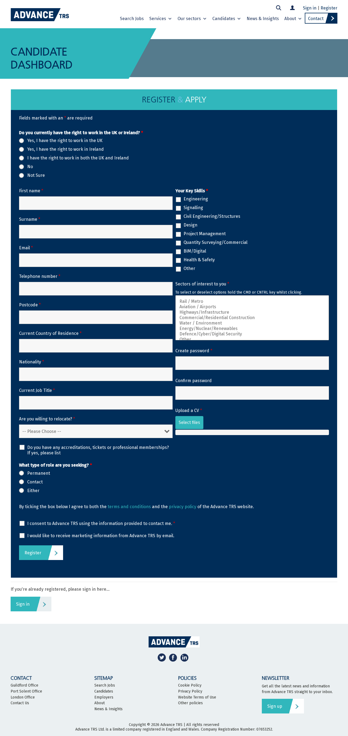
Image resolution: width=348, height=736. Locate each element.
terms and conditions (129, 506)
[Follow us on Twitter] (162, 657)
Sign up (274, 706)
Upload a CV (188, 410)
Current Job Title (37, 390)
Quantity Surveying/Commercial (215, 242)
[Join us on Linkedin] (184, 657)
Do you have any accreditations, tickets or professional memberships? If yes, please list (98, 450)
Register (329, 8)
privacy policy (182, 506)
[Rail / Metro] (252, 301)
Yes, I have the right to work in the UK (64, 140)
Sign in (309, 8)
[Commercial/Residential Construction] (252, 317)
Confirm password (193, 380)
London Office (23, 697)
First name (31, 190)
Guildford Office (24, 685)
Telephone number (39, 276)
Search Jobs (132, 18)
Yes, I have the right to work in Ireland (65, 149)
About (290, 18)
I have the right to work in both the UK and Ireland (78, 158)
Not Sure (36, 175)
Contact (316, 18)
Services (157, 18)
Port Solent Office (26, 691)
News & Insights (263, 18)
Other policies (190, 703)
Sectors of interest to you (202, 284)
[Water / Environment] (252, 323)
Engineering (196, 199)
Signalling (193, 207)
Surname (29, 219)
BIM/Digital (195, 251)
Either (33, 490)
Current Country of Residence (50, 333)
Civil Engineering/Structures (212, 216)
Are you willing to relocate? (47, 419)
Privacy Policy (190, 691)
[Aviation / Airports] (252, 307)
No (30, 166)
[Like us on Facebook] (173, 657)
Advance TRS (171, 724)
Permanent (38, 473)
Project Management (205, 233)
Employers (103, 697)
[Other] (252, 339)
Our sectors (189, 18)
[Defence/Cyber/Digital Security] (252, 334)
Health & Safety (199, 259)
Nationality (31, 361)
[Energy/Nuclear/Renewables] (252, 328)
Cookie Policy (189, 685)
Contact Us (20, 703)
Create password (193, 350)
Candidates (223, 18)
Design (190, 225)
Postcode (30, 304)
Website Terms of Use (197, 697)
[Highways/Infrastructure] (252, 312)
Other (189, 268)
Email (26, 247)
